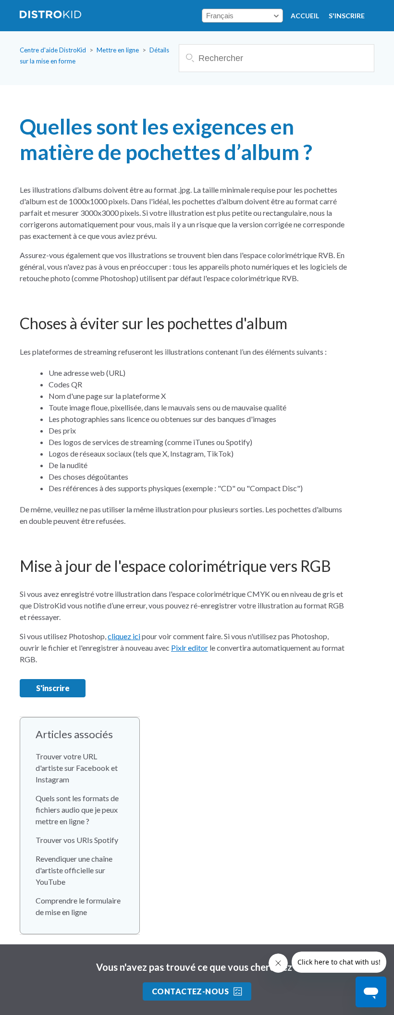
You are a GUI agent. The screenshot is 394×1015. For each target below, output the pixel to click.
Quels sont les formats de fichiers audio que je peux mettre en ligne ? (77, 809)
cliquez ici (124, 636)
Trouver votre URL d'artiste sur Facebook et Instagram (77, 768)
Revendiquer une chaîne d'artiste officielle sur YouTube (74, 870)
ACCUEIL (305, 16)
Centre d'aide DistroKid (53, 50)
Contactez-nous (190, 991)
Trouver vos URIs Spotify (77, 839)
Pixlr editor (189, 647)
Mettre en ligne (118, 50)
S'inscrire (347, 16)
